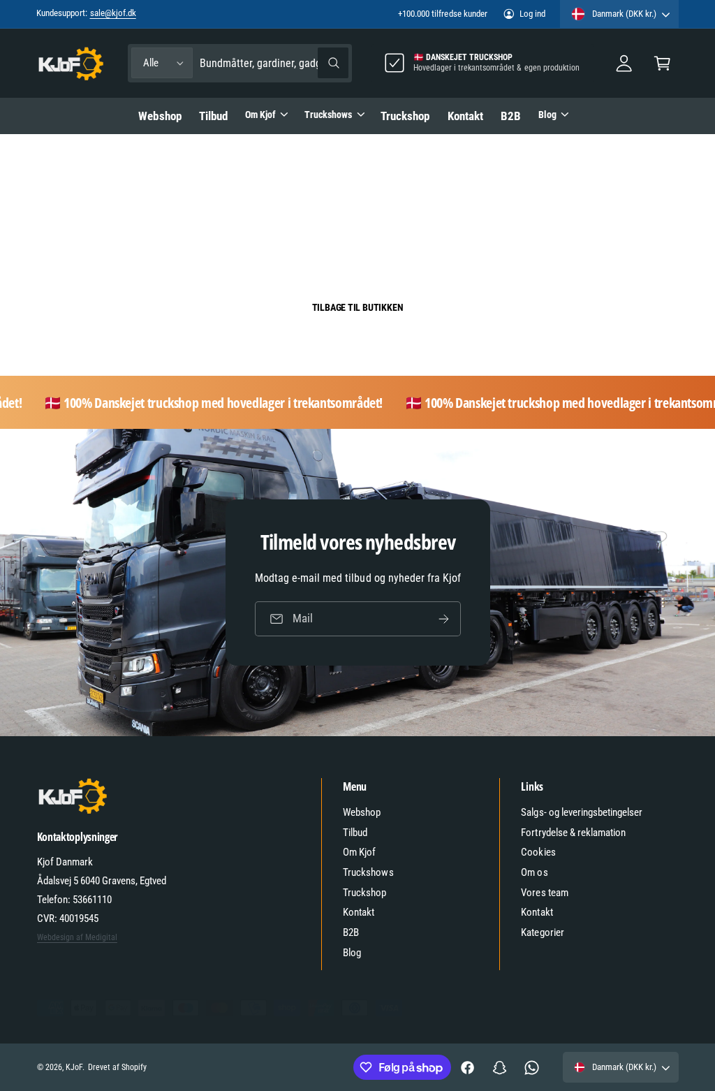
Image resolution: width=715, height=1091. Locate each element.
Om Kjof (359, 852)
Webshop (362, 812)
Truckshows (368, 872)
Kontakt (358, 912)
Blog (352, 952)
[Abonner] (443, 619)
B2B (351, 932)
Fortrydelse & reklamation (573, 832)
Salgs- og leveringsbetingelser (581, 812)
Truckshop (364, 892)
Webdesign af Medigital (77, 937)
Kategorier (542, 932)
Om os (534, 872)
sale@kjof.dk (113, 13)
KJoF (74, 1067)
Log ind (532, 13)
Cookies (538, 852)
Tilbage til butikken (358, 307)
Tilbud (355, 832)
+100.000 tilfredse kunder (442, 13)
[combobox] (274, 63)
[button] (662, 63)
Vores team (544, 892)
